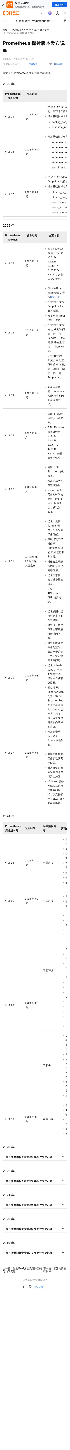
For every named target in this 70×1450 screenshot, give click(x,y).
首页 (5, 29)
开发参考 (44, 29)
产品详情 (33, 64)
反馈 (41, 1286)
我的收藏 (58, 64)
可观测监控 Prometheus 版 (24, 29)
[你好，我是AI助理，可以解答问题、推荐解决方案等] (50, 13)
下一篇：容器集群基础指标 (54, 1269)
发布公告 (55, 297)
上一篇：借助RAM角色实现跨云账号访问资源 (22, 1269)
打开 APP (59, 4)
